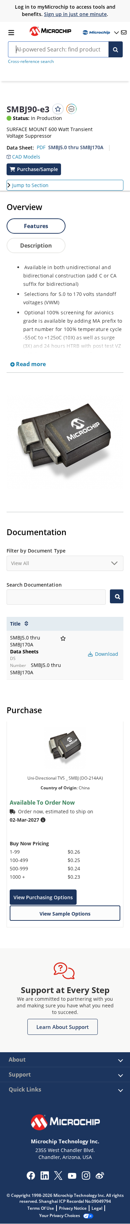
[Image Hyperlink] (50, 35)
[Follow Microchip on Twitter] (58, 1177)
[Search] (116, 49)
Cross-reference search (31, 61)
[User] (100, 32)
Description (36, 245)
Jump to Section (30, 185)
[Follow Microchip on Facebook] (30, 1177)
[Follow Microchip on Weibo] (99, 1177)
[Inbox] (124, 32)
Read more (30, 364)
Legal (97, 1208)
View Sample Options (65, 913)
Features (36, 226)
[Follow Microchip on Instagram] (85, 1177)
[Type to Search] (116, 596)
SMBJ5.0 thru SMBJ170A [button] (75, 147)
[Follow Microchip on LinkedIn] (44, 1177)
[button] (23, 155)
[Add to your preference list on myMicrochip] (57, 109)
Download (106, 654)
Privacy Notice (73, 1208)
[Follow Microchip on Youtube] (72, 1176)
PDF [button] (41, 147)
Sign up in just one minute (75, 14)
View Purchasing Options (43, 897)
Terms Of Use (40, 1208)
